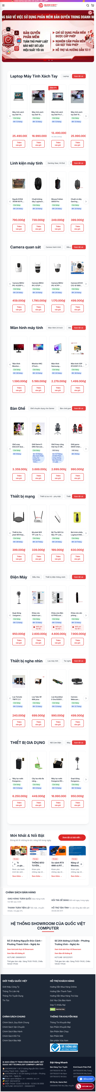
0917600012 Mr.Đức (58, 1076)
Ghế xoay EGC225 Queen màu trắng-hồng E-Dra (18, 445)
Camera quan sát (25, 247)
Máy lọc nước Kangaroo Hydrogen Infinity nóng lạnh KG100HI (17, 779)
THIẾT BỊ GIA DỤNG (27, 742)
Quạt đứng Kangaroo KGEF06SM (17, 614)
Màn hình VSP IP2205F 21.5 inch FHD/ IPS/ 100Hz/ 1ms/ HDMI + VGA (76, 364)
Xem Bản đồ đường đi (16, 953)
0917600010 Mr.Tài (58, 1070)
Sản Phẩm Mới (56, 1036)
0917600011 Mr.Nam (58, 1073)
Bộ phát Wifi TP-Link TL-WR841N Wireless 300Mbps (37, 533)
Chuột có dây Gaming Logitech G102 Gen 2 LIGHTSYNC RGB (77, 200)
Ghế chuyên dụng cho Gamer (42, 408)
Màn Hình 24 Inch (55, 328)
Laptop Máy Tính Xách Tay (34, 76)
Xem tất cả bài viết (72, 837)
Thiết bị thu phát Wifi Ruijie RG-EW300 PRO (18, 533)
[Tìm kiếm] (87, 5)
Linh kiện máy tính (26, 163)
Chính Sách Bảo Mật (11, 1040)
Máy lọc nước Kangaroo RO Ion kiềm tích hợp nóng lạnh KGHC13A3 (57, 779)
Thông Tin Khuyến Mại (60, 1022)
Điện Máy (18, 577)
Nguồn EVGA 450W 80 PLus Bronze (18, 200)
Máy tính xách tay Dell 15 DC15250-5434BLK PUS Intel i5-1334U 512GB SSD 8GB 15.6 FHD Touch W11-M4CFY (38, 113)
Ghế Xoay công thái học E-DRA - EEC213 (57, 445)
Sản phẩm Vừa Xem (59, 1040)
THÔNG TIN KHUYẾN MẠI (64, 1016)
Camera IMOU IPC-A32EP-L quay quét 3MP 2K (18, 284)
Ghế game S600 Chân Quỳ (75, 445)
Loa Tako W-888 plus (37, 698)
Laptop (66, 76)
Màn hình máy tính (26, 327)
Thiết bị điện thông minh (55, 577)
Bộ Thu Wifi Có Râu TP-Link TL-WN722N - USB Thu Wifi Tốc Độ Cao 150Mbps (57, 533)
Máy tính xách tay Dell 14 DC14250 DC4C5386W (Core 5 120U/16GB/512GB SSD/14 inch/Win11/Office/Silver (18, 113)
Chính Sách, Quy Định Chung (15, 1022)
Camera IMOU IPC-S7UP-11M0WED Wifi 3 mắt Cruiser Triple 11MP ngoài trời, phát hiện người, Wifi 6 (38, 284)
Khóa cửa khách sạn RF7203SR (36, 614)
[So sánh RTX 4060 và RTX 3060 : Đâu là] (57, 851)
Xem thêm (17, 876)
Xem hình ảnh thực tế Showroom (20, 949)
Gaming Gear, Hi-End (56, 163)
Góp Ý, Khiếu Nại (58, 1005)
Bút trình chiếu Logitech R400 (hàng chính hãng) (77, 533)
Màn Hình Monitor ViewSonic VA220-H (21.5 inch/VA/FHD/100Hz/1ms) (18, 364)
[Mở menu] (3, 5)
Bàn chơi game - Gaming (70, 408)
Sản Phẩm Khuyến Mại (60, 1027)
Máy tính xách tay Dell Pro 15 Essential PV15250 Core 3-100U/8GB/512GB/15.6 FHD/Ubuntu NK (57, 113)
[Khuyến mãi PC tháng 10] (48, 36)
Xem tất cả (78, 76)
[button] (48, 60)
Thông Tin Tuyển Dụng (12, 996)
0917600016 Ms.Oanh (82, 1073)
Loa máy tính (53, 661)
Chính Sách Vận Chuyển (13, 1027)
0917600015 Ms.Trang (82, 1070)
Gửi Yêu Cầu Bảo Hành (60, 1000)
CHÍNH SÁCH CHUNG (13, 1016)
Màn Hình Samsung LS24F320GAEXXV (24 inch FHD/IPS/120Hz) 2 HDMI (57, 364)
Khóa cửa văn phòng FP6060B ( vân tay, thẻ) (77, 614)
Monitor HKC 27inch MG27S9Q (37, 364)
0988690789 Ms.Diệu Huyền (62, 1085)
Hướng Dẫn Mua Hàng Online (63, 987)
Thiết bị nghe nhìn (26, 661)
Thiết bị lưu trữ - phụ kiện (50, 496)
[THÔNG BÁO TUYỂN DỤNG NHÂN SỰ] (38, 851)
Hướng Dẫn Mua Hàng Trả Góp (64, 996)
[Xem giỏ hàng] (92, 5)
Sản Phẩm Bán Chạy (59, 1031)
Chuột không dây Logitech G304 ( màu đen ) (37, 200)
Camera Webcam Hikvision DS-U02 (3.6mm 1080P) (76, 698)
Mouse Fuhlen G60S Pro (57, 200)
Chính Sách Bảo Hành (12, 1031)
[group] (48, 1)
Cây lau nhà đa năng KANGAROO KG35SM (38, 779)
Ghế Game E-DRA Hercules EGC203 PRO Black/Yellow (37, 445)
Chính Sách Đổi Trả (11, 1036)
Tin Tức (5, 1000)
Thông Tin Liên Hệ (10, 991)
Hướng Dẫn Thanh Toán (61, 991)
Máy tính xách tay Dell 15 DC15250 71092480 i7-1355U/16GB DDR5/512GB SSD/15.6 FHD (76, 113)
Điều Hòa (36, 577)
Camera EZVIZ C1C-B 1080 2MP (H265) (77, 284)
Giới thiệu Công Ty (10, 987)
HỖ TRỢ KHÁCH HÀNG (62, 981)
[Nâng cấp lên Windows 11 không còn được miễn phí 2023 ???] (77, 851)
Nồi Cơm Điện (55, 743)
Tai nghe (67, 661)
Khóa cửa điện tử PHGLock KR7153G (57, 614)
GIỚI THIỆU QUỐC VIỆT (14, 981)
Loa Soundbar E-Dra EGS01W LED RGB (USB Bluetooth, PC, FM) (57, 698)
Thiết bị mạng (22, 496)
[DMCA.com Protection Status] (72, 1009)
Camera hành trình (53, 247)
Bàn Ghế (17, 408)
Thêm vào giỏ (19, 143)
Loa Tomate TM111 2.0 (17, 698)
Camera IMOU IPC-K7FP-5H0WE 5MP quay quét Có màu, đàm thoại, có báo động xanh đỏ (57, 284)
